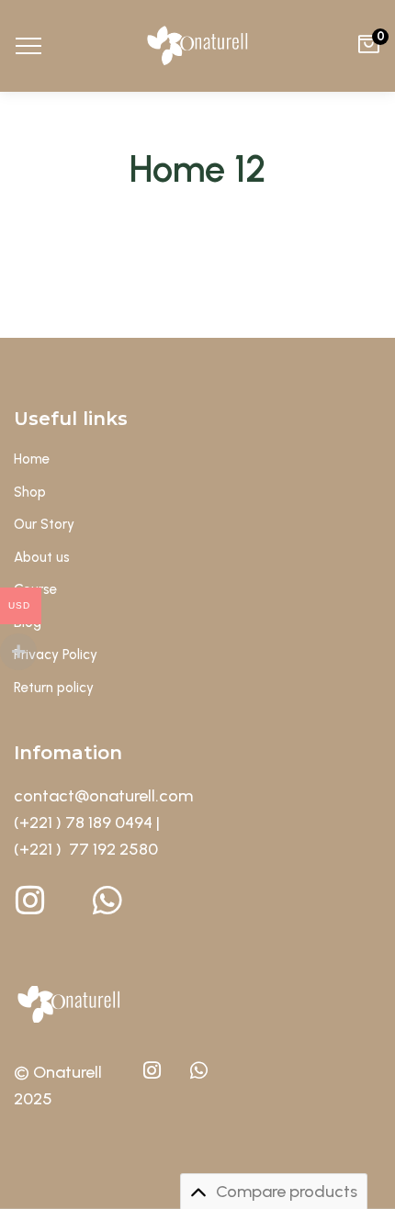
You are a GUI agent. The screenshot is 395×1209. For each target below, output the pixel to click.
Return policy (54, 687)
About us (42, 557)
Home (32, 459)
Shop (30, 492)
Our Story (44, 524)
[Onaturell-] (197, 46)
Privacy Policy (55, 654)
